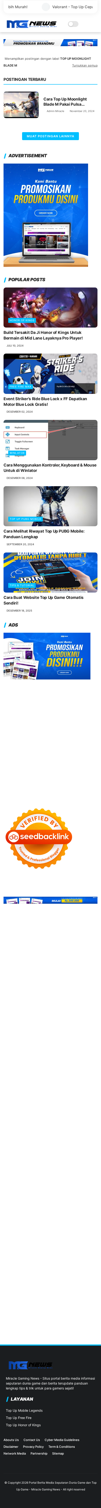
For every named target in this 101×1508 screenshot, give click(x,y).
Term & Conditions (61, 1446)
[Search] (88, 24)
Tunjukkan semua (84, 65)
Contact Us (31, 1440)
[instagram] (6, 1466)
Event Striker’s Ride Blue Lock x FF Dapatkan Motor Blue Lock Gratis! (45, 401)
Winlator (17, 453)
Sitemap (58, 1453)
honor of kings (22, 320)
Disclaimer (11, 1446)
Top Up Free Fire (18, 1418)
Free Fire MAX (20, 386)
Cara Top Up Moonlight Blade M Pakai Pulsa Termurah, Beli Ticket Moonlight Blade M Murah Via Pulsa (67, 102)
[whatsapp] (28, 1466)
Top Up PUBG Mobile (25, 519)
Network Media (15, 1453)
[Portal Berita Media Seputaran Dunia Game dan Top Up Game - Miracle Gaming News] (31, 27)
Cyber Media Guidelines (62, 1440)
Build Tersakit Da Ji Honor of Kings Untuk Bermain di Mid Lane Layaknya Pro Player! (43, 335)
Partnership (39, 1453)
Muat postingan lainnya (50, 136)
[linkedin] (21, 1466)
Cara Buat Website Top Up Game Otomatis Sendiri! (44, 600)
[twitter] (13, 1466)
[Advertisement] (50, 739)
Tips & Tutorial (22, 585)
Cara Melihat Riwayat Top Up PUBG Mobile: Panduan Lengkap (44, 534)
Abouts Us (11, 1440)
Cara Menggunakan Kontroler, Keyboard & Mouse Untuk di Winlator (50, 468)
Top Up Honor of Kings (23, 1425)
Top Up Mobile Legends (24, 1410)
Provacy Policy (33, 1446)
